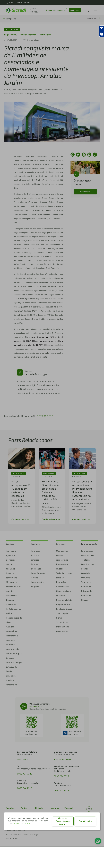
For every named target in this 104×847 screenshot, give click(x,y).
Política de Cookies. (22, 823)
